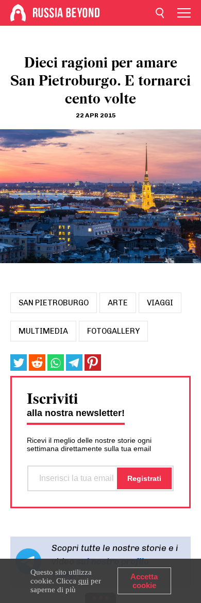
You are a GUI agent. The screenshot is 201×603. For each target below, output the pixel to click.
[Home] (18, 13)
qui (83, 581)
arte (118, 302)
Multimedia (43, 331)
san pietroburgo (54, 302)
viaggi (160, 302)
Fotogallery (113, 331)
